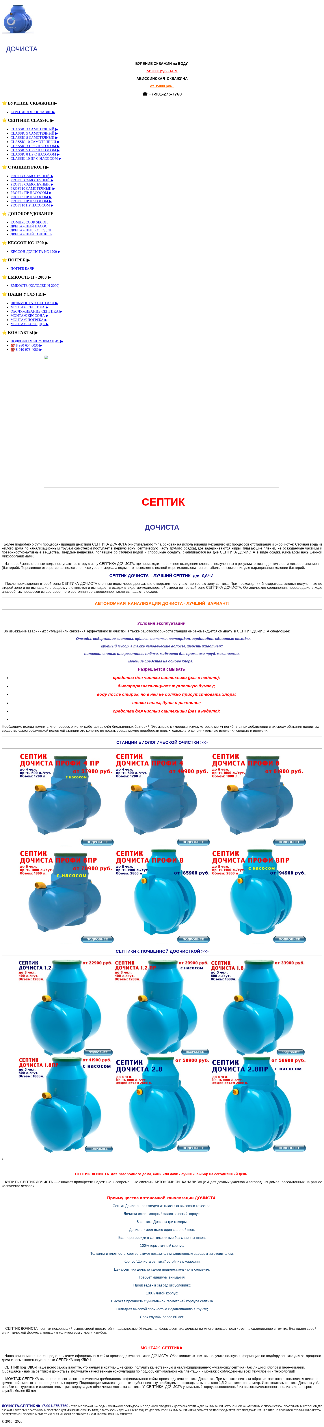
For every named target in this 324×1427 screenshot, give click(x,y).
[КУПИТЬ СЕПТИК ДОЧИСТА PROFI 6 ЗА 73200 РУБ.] (258, 846)
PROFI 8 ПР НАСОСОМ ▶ (31, 201)
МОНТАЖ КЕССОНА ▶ (29, 315)
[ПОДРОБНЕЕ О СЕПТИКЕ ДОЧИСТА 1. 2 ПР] (162, 1054)
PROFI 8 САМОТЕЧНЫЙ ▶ (32, 184)
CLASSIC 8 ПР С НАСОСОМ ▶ (35, 154)
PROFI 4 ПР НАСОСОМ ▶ (31, 193)
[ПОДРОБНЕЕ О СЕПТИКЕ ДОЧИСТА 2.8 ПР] (258, 1151)
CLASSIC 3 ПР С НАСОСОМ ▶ (35, 146)
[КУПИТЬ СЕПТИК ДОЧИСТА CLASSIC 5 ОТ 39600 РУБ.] (258, 1054)
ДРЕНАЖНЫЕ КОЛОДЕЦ (31, 230)
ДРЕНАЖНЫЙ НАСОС (29, 226)
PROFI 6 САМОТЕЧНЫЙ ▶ (32, 180)
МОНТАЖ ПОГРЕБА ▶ (29, 320)
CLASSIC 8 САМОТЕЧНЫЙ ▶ (34, 137)
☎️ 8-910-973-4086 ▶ (26, 349)
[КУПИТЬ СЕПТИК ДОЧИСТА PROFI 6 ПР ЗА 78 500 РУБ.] (66, 943)
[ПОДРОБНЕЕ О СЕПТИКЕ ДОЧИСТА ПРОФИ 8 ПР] (258, 943)
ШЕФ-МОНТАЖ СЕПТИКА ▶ (34, 303)
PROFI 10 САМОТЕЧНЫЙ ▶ (33, 188)
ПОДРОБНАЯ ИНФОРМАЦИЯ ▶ (37, 341)
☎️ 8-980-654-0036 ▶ (26, 345)
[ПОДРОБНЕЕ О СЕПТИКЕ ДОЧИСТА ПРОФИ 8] (162, 943)
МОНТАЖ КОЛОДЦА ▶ (29, 324)
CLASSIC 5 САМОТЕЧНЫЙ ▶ (34, 133)
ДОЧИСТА (21, 49)
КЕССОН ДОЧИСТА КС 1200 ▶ (35, 251)
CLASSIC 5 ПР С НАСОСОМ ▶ (35, 150)
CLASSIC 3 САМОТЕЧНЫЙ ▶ (34, 129)
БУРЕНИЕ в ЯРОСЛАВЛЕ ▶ (33, 112)
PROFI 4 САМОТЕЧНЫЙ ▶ (32, 176)
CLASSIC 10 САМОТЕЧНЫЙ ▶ (35, 142)
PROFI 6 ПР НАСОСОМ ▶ (31, 197)
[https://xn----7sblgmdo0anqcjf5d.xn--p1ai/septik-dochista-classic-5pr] (66, 1151)
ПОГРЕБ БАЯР (22, 268)
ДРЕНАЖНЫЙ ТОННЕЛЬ (31, 234)
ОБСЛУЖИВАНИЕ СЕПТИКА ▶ (36, 311)
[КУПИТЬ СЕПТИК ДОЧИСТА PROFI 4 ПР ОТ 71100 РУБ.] (66, 846)
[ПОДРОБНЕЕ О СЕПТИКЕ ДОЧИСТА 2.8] (162, 1151)
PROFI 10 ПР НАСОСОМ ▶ (32, 205)
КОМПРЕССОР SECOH (29, 222)
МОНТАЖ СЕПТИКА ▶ (29, 307)
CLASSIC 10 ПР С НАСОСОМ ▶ (36, 158)
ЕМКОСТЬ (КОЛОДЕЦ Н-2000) (35, 285)
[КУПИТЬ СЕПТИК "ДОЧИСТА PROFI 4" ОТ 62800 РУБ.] (162, 846)
